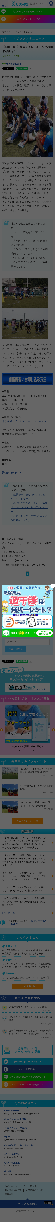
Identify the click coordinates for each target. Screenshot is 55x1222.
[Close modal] (52, 586)
